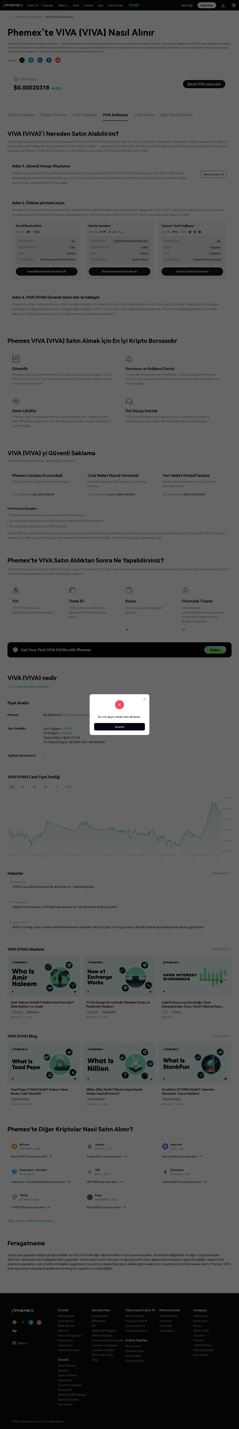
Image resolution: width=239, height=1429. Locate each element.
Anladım (119, 726)
